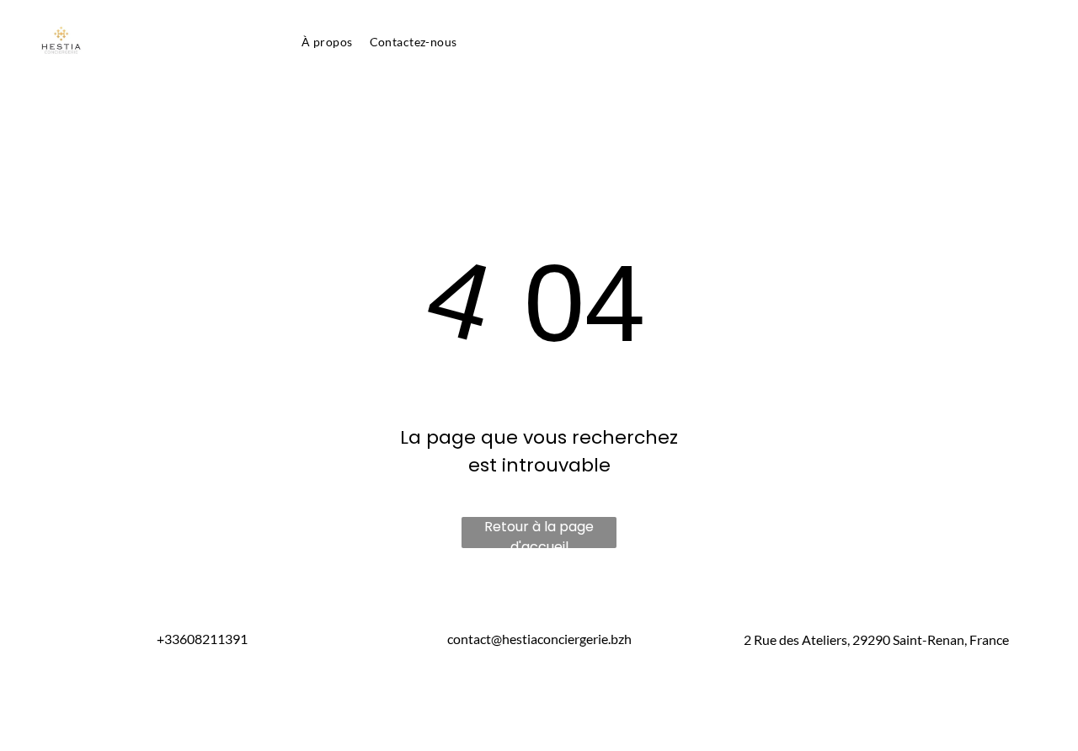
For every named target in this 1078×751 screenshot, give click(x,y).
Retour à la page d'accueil (539, 532)
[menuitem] (326, 42)
